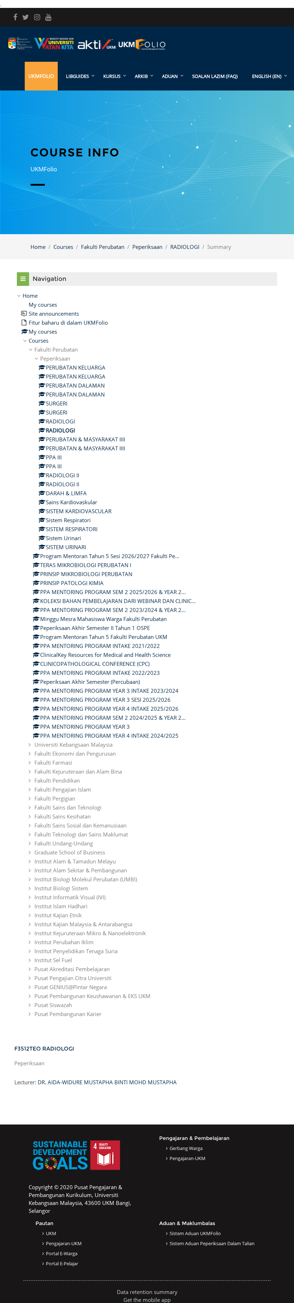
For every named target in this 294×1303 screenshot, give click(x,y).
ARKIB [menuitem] (141, 76)
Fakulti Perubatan (102, 246)
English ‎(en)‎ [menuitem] (266, 76)
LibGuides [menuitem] (77, 76)
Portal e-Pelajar (62, 1263)
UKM (51, 1233)
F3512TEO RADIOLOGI (44, 1048)
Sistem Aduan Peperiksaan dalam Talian (212, 1243)
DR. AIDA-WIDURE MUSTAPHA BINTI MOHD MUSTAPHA (107, 1082)
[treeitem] (147, 655)
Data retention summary (147, 1291)
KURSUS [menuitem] (111, 76)
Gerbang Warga (186, 1148)
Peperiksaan (147, 246)
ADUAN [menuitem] (170, 76)
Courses (63, 246)
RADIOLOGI (184, 246)
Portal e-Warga (61, 1253)
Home (38, 246)
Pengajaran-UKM (187, 1158)
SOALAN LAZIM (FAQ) (215, 76)
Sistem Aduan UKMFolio (195, 1233)
